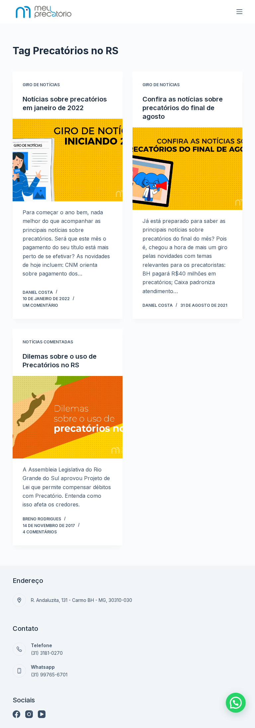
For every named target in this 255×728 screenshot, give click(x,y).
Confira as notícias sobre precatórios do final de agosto (182, 107)
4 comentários (40, 531)
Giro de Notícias (41, 84)
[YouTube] (41, 714)
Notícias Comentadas (48, 341)
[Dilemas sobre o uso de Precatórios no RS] (68, 417)
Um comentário (40, 305)
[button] (236, 703)
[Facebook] (16, 714)
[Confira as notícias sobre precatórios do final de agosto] (187, 168)
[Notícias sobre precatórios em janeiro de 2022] (68, 160)
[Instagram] (29, 714)
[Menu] (239, 12)
